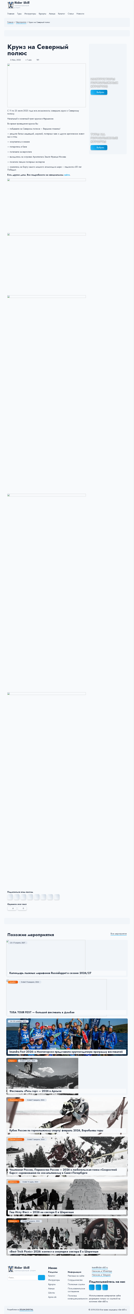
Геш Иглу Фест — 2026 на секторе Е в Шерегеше (41, 1212)
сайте (67, 174)
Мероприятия (21, 22)
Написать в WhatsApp (102, 1271)
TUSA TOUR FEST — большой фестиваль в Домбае (41, 1012)
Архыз (12, 1061)
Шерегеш (13, 1182)
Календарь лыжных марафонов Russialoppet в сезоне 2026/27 (50, 973)
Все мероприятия (119, 933)
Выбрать (100, 92)
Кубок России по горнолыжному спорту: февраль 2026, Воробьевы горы (56, 1130)
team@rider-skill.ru (100, 1267)
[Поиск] (41, 1277)
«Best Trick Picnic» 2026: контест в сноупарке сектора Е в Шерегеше (53, 1252)
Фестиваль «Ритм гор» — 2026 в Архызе (35, 1091)
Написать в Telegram (101, 1275)
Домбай (13, 982)
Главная (10, 22)
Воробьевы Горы (16, 1100)
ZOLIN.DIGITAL (26, 1309)
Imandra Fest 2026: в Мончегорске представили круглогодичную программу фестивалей (66, 1052)
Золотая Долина (16, 1139)
